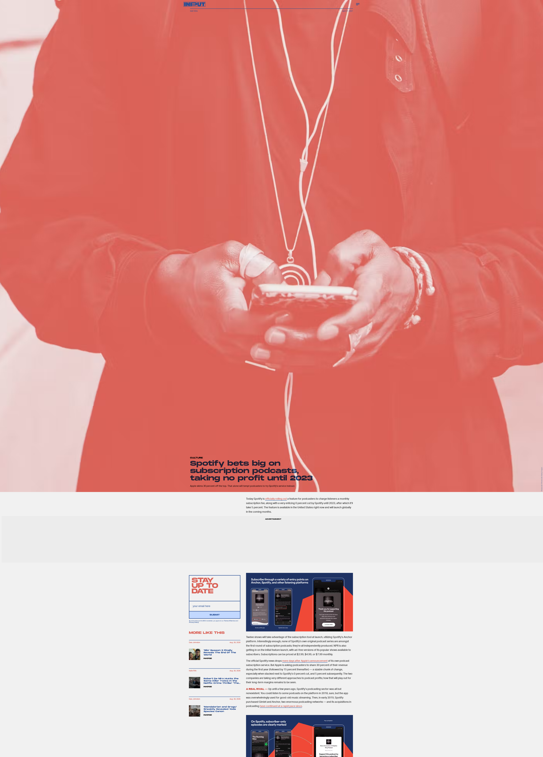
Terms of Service (229, 621)
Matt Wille (194, 11)
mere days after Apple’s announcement (304, 660)
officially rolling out (276, 498)
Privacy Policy (194, 622)
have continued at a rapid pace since (281, 706)
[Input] (194, 4)
